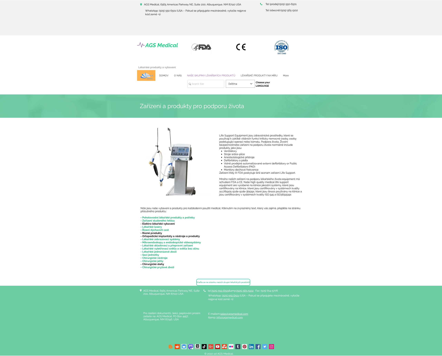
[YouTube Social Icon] (217, 346)
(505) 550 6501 (167, 10)
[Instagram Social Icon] (271, 346)
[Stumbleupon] (224, 346)
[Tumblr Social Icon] (237, 346)
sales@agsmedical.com (234, 313)
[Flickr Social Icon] (231, 346)
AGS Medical (161, 45)
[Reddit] (177, 346)
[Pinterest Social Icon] (244, 346)
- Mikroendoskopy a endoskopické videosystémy (171, 242)
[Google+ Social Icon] (210, 346)
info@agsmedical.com (230, 317)
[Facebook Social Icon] (258, 346)
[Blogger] (170, 346)
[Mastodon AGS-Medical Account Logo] (190, 346)
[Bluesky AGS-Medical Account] (183, 346)
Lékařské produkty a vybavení (157, 67)
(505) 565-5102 (289, 10)
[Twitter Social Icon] (264, 346)
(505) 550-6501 (287, 4)
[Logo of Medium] (197, 346)
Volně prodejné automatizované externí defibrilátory (255, 163)
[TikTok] (204, 346)
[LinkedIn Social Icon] (251, 346)
